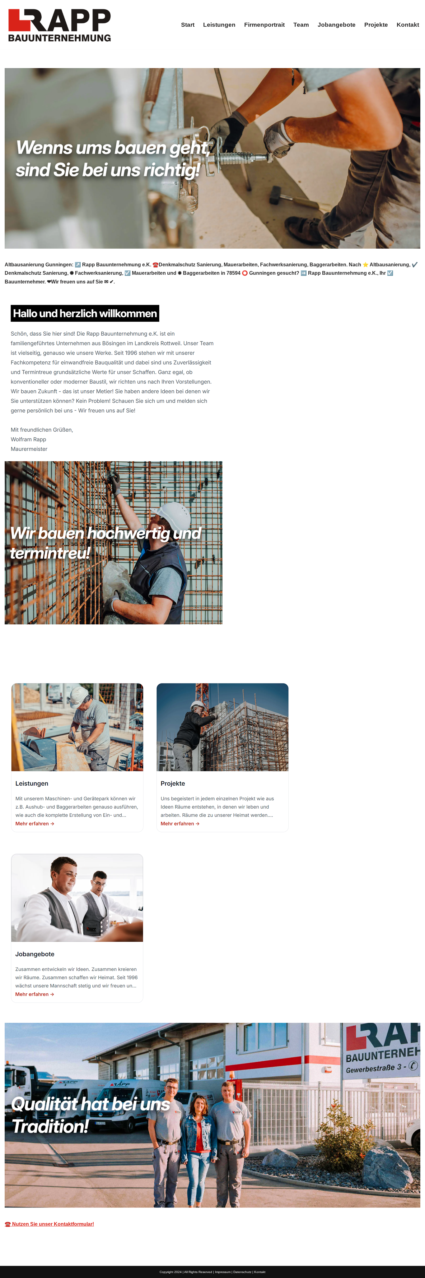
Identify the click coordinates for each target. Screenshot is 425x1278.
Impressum (223, 1272)
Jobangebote (337, 24)
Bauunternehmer (34, 659)
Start (187, 24)
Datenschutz (242, 1272)
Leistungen (219, 24)
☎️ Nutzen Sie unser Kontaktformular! (49, 1224)
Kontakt (408, 24)
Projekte (376, 24)
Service (85, 659)
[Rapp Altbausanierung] (59, 25)
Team (301, 24)
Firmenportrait (264, 24)
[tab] (34, 659)
